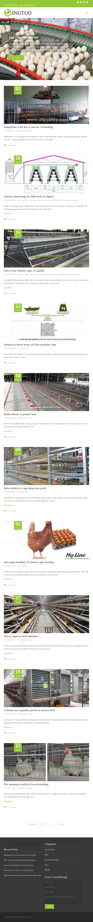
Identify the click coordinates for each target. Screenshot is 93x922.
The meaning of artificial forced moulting (26, 784)
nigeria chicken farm (39, 200)
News (47, 865)
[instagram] (84, 3)
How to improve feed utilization (21, 636)
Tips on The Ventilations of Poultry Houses (19, 865)
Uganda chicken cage (53, 274)
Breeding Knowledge (25, 131)
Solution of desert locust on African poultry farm (30, 344)
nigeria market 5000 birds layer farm (55, 200)
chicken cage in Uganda (39, 274)
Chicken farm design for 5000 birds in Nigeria (29, 196)
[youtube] (87, 3)
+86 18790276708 (12, 5)
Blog (46, 855)
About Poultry (24, 200)
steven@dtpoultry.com (28, 5)
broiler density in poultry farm (20, 414)
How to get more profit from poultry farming (19, 860)
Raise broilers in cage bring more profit (25, 488)
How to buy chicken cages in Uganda (24, 270)
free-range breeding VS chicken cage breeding (29, 562)
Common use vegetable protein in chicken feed (29, 710)
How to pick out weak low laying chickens (18, 870)
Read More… (9, 214)
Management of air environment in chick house (20, 855)
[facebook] (78, 3)
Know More (16, 57)
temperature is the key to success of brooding (28, 126)
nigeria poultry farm (72, 200)
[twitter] (81, 3)
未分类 (47, 870)
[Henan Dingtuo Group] (19, 12)
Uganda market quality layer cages (70, 274)
